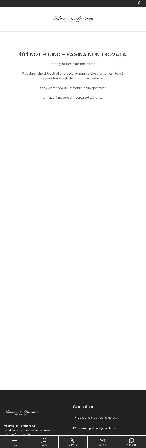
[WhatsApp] (140, 3)
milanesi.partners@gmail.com (96, 428)
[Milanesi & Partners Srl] (73, 19)
